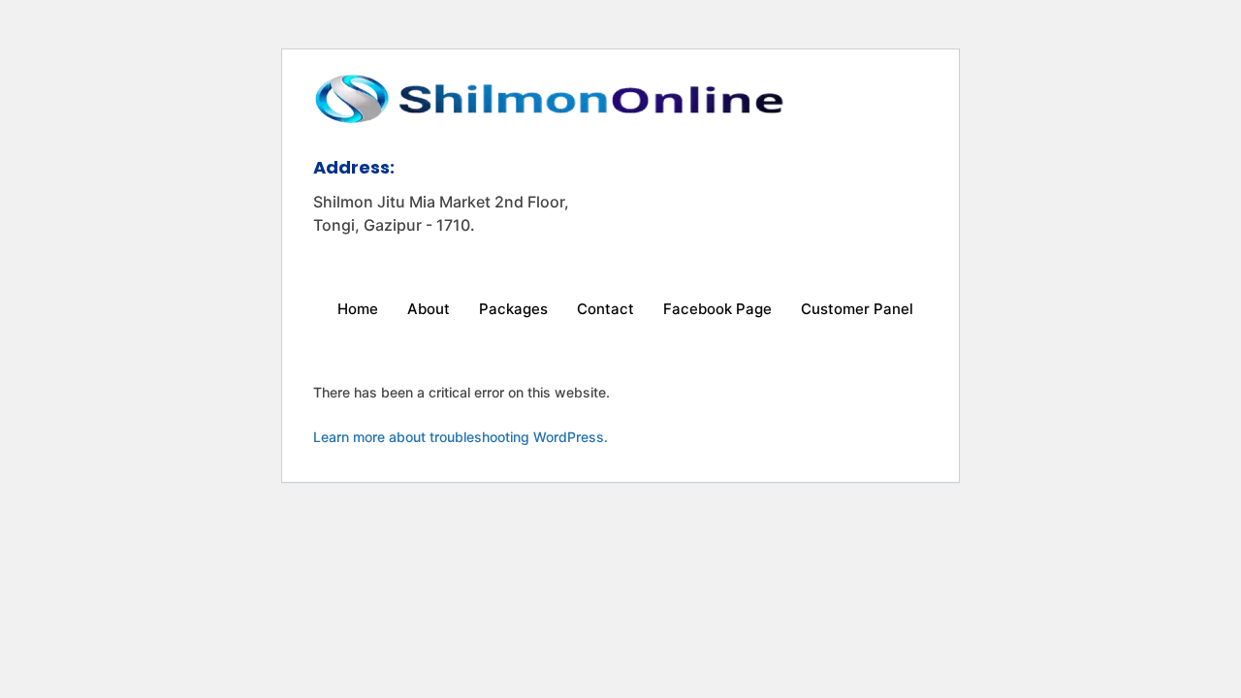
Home (357, 309)
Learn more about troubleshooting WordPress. (460, 436)
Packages (513, 309)
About (428, 309)
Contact (605, 309)
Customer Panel (857, 309)
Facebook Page (717, 309)
